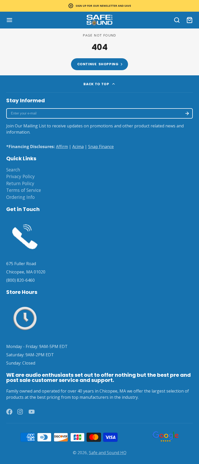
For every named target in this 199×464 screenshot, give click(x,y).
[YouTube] (32, 412)
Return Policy (20, 183)
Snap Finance (101, 146)
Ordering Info (20, 197)
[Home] (99, 20)
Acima (78, 146)
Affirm (62, 146)
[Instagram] (20, 412)
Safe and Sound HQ (107, 452)
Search (13, 169)
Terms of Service (23, 190)
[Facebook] (9, 412)
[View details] (25, 235)
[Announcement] (99, 6)
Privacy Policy (20, 176)
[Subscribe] (187, 113)
